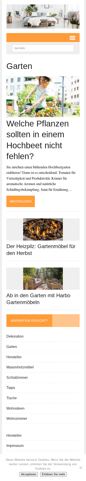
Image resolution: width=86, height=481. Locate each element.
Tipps (10, 388)
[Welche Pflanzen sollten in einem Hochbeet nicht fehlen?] (43, 114)
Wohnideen (15, 408)
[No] (80, 467)
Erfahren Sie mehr (53, 474)
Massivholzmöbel (20, 367)
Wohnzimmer (16, 418)
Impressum (15, 446)
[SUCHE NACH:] (43, 48)
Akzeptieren (28, 474)
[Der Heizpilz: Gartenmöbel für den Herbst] (43, 238)
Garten (11, 347)
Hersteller (14, 357)
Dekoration (15, 336)
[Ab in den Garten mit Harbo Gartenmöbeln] (43, 286)
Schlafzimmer (17, 377)
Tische (11, 398)
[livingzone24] (43, 16)
